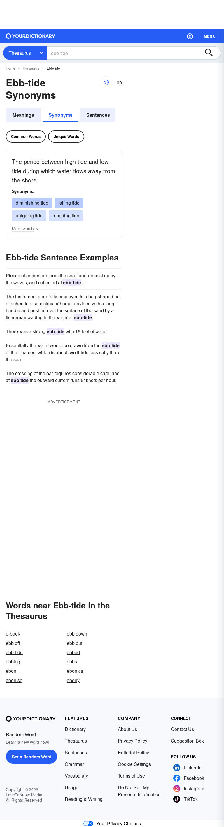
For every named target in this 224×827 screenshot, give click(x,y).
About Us (127, 729)
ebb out (74, 643)
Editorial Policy (133, 752)
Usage (71, 787)
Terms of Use (131, 775)
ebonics (75, 671)
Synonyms (61, 114)
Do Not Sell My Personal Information (139, 791)
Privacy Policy (132, 740)
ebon (11, 671)
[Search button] (211, 53)
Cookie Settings (134, 764)
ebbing (13, 661)
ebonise (14, 680)
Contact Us (182, 729)
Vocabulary (76, 775)
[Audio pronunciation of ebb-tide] (106, 82)
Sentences (98, 114)
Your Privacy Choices (118, 823)
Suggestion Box (187, 740)
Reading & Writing (84, 799)
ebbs (72, 661)
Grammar (74, 764)
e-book (13, 633)
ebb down (77, 633)
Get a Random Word (32, 756)
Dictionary (75, 729)
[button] (189, 36)
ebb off (13, 643)
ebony (73, 680)
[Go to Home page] (30, 36)
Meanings (23, 114)
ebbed (73, 652)
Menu (210, 36)
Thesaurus (20, 52)
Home (10, 67)
